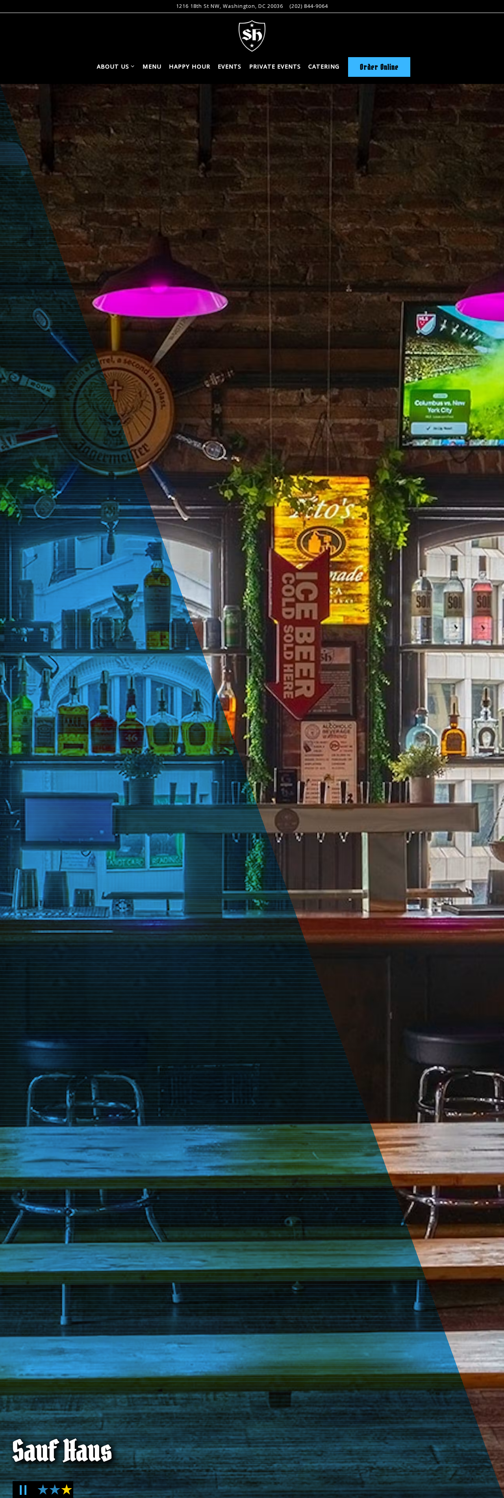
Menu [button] (152, 66)
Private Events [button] (275, 66)
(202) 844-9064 (308, 5)
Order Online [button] (379, 67)
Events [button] (229, 66)
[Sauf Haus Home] (252, 35)
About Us (115, 66)
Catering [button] (323, 66)
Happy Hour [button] (189, 66)
